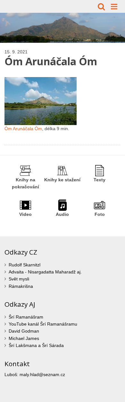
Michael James (24, 338)
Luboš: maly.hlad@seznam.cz (34, 374)
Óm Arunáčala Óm (23, 128)
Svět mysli (19, 278)
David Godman (24, 331)
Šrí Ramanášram (26, 316)
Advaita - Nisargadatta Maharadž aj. (45, 271)
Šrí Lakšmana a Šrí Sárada (36, 345)
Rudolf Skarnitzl (24, 264)
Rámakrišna (21, 286)
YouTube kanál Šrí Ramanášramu (43, 324)
